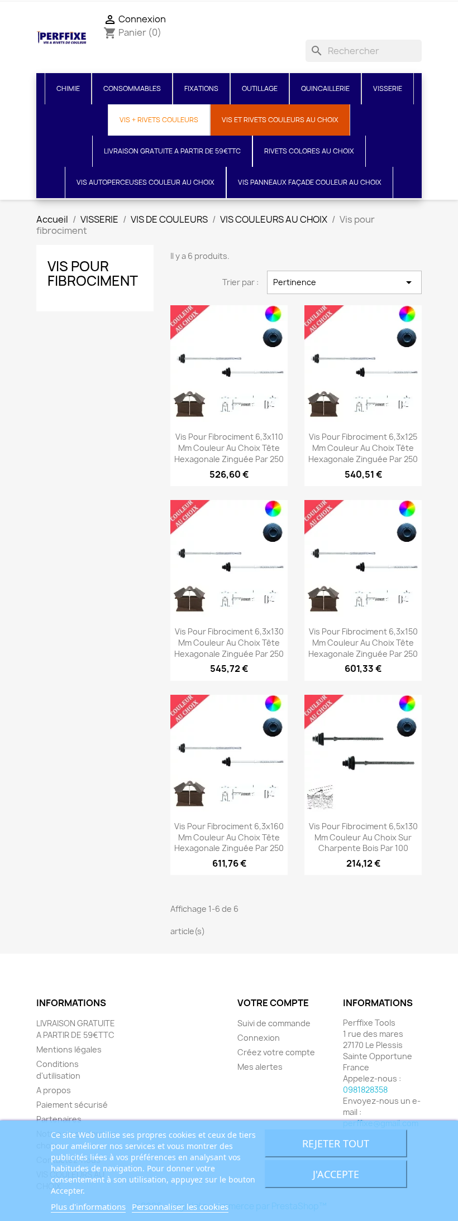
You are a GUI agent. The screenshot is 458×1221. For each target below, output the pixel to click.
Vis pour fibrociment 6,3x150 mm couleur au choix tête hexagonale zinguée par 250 (363, 642)
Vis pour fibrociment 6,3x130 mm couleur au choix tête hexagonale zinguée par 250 (229, 642)
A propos (53, 1090)
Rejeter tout (335, 1143)
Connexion (258, 1037)
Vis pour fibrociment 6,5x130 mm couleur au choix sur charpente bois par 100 (363, 837)
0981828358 (365, 1089)
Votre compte (273, 1003)
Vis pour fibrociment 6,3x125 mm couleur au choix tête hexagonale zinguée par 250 (363, 447)
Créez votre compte (276, 1052)
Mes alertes (260, 1066)
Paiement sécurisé (72, 1104)
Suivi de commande (274, 1023)
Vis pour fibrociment (92, 273)
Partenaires (59, 1119)
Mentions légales (69, 1049)
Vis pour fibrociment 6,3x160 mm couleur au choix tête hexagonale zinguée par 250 (229, 837)
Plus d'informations (88, 1206)
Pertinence (344, 282)
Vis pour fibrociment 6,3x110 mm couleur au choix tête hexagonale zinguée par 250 (229, 447)
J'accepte (336, 1174)
